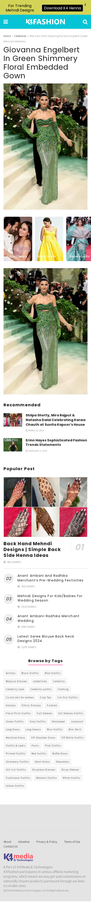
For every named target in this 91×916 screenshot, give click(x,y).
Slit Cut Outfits (16, 769)
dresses (11, 705)
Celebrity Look (15, 689)
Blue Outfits (52, 673)
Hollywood (58, 721)
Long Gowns (33, 729)
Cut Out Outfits (67, 697)
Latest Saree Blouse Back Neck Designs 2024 (46, 638)
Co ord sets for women (20, 697)
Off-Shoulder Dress (43, 737)
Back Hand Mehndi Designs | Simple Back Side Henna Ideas (32, 549)
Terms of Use (72, 842)
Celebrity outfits (41, 689)
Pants (35, 745)
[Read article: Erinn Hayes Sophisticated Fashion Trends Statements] (13, 444)
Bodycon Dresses (16, 681)
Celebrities (20, 36)
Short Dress (42, 761)
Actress (10, 673)
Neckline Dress (15, 737)
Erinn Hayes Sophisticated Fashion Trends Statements (56, 442)
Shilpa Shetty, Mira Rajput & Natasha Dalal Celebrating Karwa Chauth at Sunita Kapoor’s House (55, 420)
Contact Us (11, 846)
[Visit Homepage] (45, 21)
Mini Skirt (75, 729)
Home (7, 36)
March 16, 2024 (36, 430)
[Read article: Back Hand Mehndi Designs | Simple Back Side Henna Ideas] (46, 507)
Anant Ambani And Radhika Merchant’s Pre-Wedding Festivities (51, 578)
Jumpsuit (77, 721)
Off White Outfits (72, 737)
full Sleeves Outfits (70, 713)
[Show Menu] (6, 22)
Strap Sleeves (70, 769)
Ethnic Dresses (31, 705)
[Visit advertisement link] (46, 331)
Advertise (23, 842)
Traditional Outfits (18, 777)
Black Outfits (30, 673)
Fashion (52, 705)
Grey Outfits (38, 721)
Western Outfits (46, 777)
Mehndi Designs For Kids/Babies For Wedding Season (50, 598)
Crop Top (45, 697)
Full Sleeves (44, 713)
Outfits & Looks (15, 745)
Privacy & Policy (46, 842)
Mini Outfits (55, 729)
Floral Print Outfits (18, 713)
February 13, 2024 (37, 450)
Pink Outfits (53, 745)
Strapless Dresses (43, 769)
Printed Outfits (15, 753)
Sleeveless (62, 761)
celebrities (40, 681)
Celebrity (59, 681)
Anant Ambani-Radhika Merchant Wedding (49, 618)
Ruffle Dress (60, 753)
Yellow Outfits (15, 785)
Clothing (63, 689)
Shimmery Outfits (17, 761)
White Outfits (71, 777)
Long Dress (13, 729)
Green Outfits (15, 721)
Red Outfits (39, 753)
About (7, 842)
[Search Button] (85, 22)
